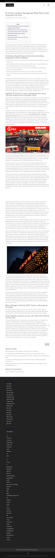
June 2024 (9, 410)
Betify (8, 489)
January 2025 (10, 394)
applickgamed (10, 478)
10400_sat (9, 451)
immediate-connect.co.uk (13, 495)
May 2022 (9, 423)
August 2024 (9, 406)
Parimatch (9, 513)
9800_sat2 (9, 469)
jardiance (9, 500)
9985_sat (9, 473)
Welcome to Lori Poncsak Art (17, 371)
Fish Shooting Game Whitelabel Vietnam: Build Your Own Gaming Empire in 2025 (25, 353)
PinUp (8, 519)
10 (7, 436)
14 (7, 453)
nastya (8, 508)
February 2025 (10, 392)
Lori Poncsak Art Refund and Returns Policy (26, 549)
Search (47, 344)
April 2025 (9, 388)
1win (8, 455)
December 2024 (10, 397)
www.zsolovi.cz (10, 535)
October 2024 (10, 401)
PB (7, 515)
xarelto (8, 537)
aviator (8, 482)
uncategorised (10, 528)
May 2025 (9, 386)
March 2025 (9, 390)
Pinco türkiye (10, 517)
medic (8, 504)
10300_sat (9, 447)
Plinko (8, 524)
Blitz (8, 491)
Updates (25, 17)
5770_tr (8, 462)
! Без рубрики (10, 431)
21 (7, 460)
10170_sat (9, 440)
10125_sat (9, 438)
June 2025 (9, 383)
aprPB (8, 480)
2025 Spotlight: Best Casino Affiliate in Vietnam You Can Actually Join (22, 351)
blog (8, 493)
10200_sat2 (9, 444)
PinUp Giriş (9, 522)
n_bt (8, 506)
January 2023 (10, 419)
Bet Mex (8, 486)
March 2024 (9, 417)
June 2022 (9, 421)
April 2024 (9, 414)
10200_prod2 (10, 442)
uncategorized (10, 530)
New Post (9, 511)
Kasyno (8, 502)
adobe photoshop (11, 475)
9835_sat (9, 471)
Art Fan (7, 371)
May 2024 (9, 412)
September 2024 (10, 403)
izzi (7, 497)
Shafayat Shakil (10, 17)
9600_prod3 (9, 467)
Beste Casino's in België (12, 484)
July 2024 (9, 408)
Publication (9, 526)
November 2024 (10, 399)
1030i (8, 449)
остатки (8, 539)
